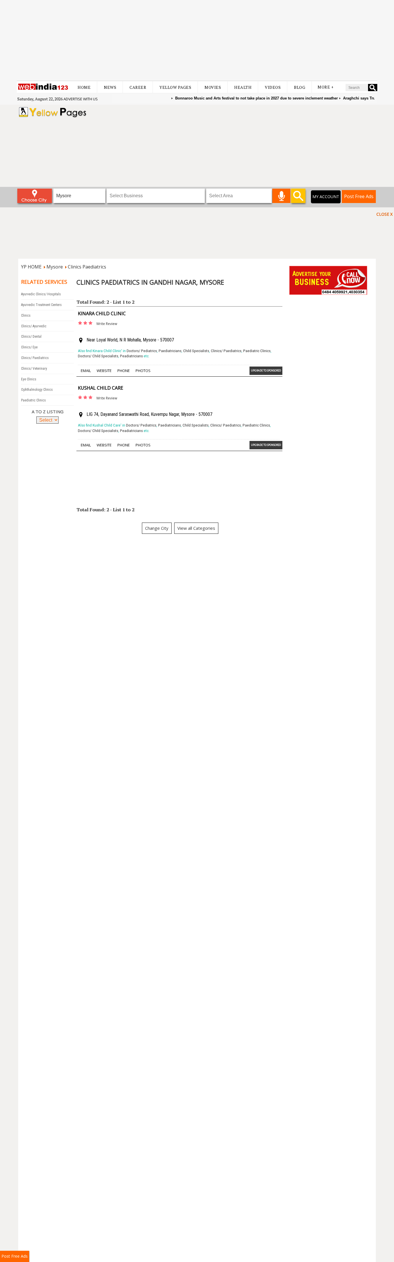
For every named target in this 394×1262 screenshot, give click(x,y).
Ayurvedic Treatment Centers (41, 305)
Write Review (106, 323)
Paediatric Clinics (33, 400)
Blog (299, 87)
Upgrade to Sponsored (266, 370)
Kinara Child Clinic (102, 313)
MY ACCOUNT (325, 196)
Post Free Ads (359, 196)
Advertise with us (80, 99)
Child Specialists (196, 351)
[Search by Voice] (281, 196)
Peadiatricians (131, 356)
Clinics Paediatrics (87, 267)
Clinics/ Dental (31, 337)
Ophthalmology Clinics (37, 390)
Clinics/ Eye (29, 347)
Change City (156, 528)
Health (243, 87)
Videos (273, 87)
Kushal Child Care (100, 388)
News (110, 87)
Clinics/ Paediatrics (35, 358)
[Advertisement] (197, 40)
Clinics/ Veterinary (34, 369)
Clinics (26, 315)
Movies (212, 87)
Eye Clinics (28, 379)
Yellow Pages (175, 87)
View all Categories (196, 528)
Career (138, 87)
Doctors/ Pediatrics (142, 351)
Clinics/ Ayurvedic (33, 326)
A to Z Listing (47, 411)
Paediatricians (170, 351)
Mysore (54, 267)
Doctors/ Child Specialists (98, 356)
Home (84, 87)
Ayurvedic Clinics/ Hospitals (41, 294)
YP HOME (31, 267)
